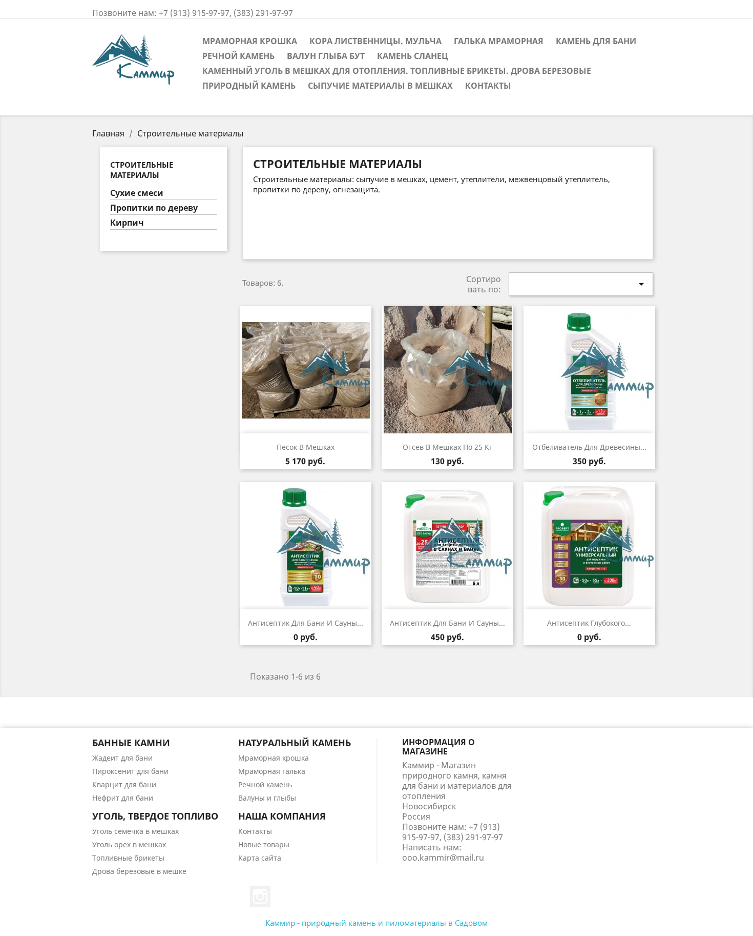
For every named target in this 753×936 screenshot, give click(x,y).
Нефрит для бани (122, 798)
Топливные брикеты (128, 858)
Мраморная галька (271, 771)
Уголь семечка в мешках (135, 831)
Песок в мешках (305, 447)
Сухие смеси (136, 193)
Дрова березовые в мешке (139, 871)
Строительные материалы (141, 170)
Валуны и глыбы (267, 798)
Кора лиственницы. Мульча (375, 41)
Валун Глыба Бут (326, 56)
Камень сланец (412, 56)
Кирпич (127, 222)
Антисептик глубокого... (589, 623)
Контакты (488, 85)
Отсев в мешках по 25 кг (447, 447)
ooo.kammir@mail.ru (443, 857)
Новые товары (263, 844)
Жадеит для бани (122, 758)
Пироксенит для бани (130, 771)
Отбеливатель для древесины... (589, 447)
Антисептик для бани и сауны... (305, 623)
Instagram (260, 896)
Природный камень (249, 85)
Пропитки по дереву (154, 208)
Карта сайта (259, 858)
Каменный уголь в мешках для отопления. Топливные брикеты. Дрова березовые (396, 70)
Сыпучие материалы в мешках (380, 85)
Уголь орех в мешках (129, 844)
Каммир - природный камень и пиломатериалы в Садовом (376, 923)
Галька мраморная (498, 41)
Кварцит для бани (124, 784)
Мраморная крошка (249, 41)
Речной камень (238, 56)
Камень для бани (596, 41)
